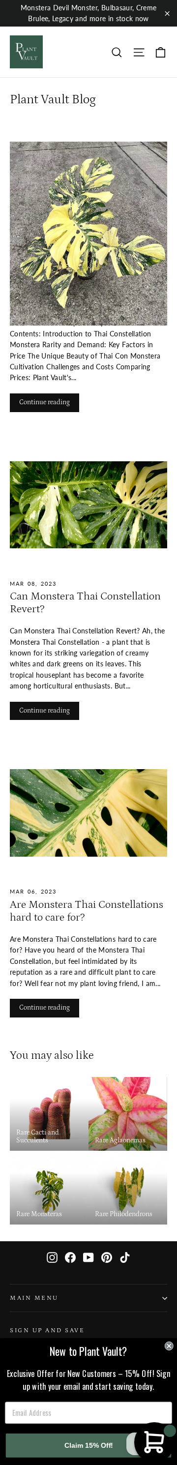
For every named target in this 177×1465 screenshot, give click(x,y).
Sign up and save (47, 1330)
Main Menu (34, 1297)
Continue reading (44, 402)
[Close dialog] (169, 1346)
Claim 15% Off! (88, 1445)
